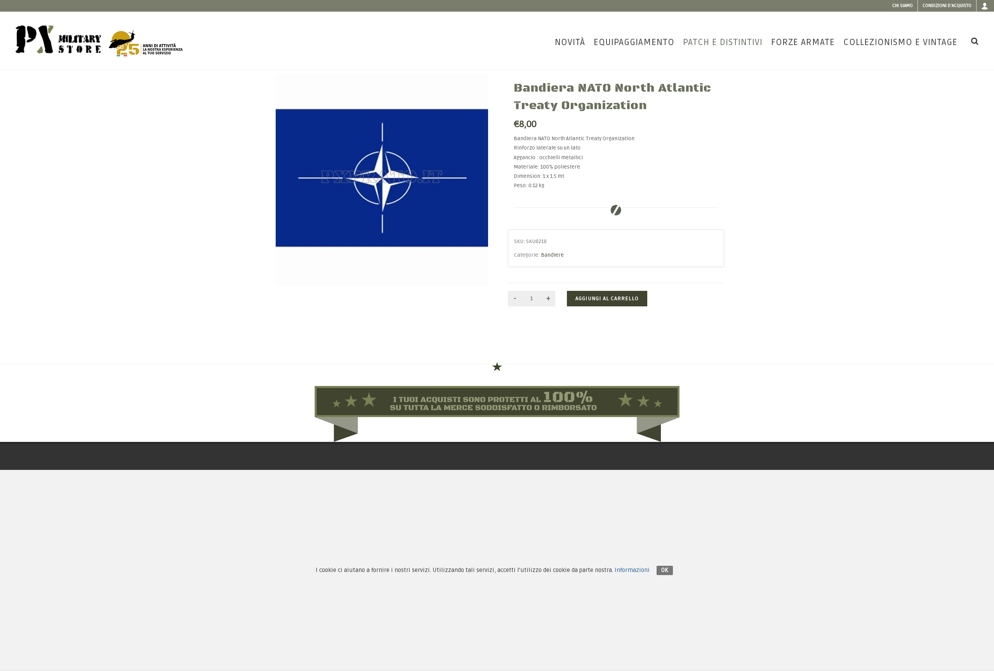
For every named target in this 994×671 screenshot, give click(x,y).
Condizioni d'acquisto (947, 6)
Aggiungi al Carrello (607, 298)
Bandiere (552, 255)
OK (664, 570)
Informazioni (632, 570)
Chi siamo (902, 6)
